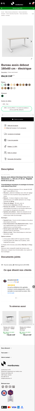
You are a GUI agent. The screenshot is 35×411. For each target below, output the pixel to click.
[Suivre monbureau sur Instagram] (6, 387)
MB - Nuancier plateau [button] (7, 264)
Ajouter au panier (18, 119)
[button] (1, 286)
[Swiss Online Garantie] (4, 393)
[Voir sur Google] (5, 281)
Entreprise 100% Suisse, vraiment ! (17, 8)
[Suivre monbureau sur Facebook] (3, 387)
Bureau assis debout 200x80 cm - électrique (25, 328)
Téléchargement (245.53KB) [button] (21, 264)
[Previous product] (32, 14)
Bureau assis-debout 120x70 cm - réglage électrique (9, 328)
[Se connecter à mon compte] (30, 3)
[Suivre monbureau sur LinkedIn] (13, 387)
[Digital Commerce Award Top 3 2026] (10, 396)
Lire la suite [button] (11, 293)
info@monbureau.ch (6, 378)
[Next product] (33, 14)
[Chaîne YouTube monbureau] (10, 387)
